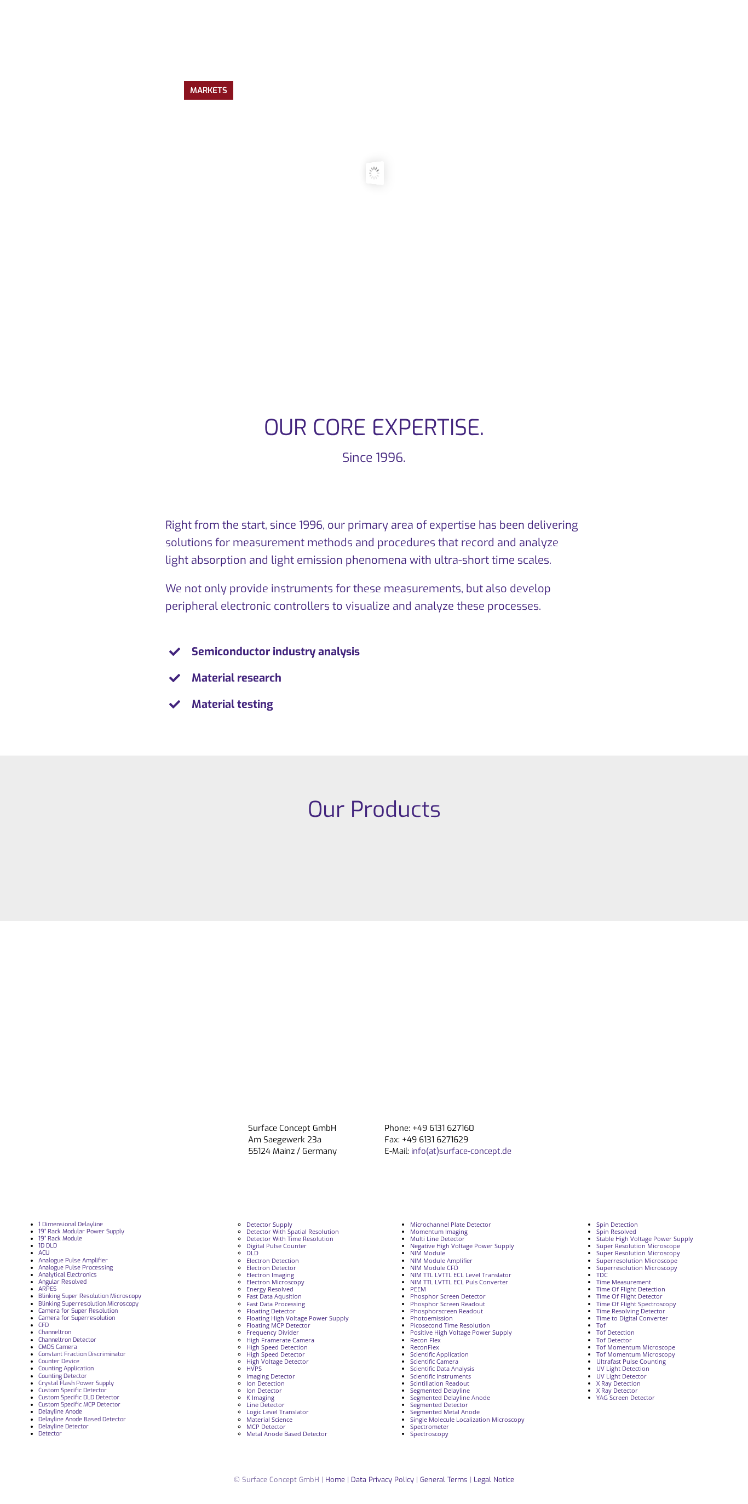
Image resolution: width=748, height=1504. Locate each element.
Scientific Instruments (440, 1376)
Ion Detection (265, 1383)
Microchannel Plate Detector (450, 1224)
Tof (601, 1325)
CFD (43, 1325)
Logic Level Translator (277, 1412)
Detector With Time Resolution (289, 1238)
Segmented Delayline (440, 1390)
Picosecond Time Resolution (450, 1325)
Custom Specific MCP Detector (79, 1404)
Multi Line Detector (437, 1238)
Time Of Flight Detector (629, 1296)
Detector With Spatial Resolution (292, 1231)
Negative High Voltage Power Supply (462, 1246)
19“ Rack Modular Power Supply (81, 1231)
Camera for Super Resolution (78, 1311)
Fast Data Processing (275, 1304)
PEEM (418, 1289)
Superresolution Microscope (636, 1260)
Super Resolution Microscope (638, 1246)
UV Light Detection (622, 1368)
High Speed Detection (277, 1347)
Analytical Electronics (67, 1275)
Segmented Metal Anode (445, 1412)
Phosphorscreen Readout (446, 1311)
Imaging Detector (270, 1376)
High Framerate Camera (280, 1340)
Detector (50, 1433)
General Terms (444, 1479)
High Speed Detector (275, 1354)
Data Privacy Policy (383, 1479)
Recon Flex (425, 1340)
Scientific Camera (434, 1361)
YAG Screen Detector (625, 1397)
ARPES (47, 1289)
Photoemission (431, 1318)
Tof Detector (614, 1340)
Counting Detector (62, 1376)
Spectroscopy (429, 1433)
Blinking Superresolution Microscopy (88, 1304)
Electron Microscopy (275, 1282)
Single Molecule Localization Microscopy (467, 1419)
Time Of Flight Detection (630, 1289)
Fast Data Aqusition (274, 1296)
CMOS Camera (57, 1347)
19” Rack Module (60, 1238)
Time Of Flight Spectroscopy (636, 1304)
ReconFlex (424, 1347)
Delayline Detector (63, 1426)
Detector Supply (269, 1224)
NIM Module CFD (434, 1267)
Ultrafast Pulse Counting (631, 1361)
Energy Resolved (270, 1289)
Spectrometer (429, 1426)
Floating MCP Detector (278, 1325)
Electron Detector (271, 1267)
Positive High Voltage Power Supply (461, 1332)
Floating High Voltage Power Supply (297, 1318)
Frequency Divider (272, 1332)
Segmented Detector (439, 1404)
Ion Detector (264, 1390)
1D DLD (47, 1246)
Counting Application (66, 1368)
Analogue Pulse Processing (75, 1267)
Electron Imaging (270, 1275)
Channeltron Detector (67, 1340)
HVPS (254, 1368)
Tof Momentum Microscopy (635, 1354)
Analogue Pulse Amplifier (73, 1260)
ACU (43, 1253)
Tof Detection (615, 1332)
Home (335, 1479)
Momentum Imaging (439, 1231)
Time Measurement (623, 1282)
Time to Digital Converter (632, 1318)
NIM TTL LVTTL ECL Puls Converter (459, 1282)
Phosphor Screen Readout (447, 1304)
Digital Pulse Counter (276, 1246)
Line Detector (265, 1404)
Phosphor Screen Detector (448, 1296)
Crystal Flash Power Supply (76, 1383)
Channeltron (54, 1332)
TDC (602, 1275)
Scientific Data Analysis (442, 1368)
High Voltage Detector (277, 1361)
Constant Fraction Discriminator (82, 1354)
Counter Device (58, 1361)
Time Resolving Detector (630, 1311)
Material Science (269, 1419)
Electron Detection (272, 1260)
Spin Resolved (616, 1231)
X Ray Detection (618, 1383)
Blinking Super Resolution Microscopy (89, 1296)
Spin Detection (617, 1224)
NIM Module (427, 1253)
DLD (252, 1253)
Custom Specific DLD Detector (78, 1397)
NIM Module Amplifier (441, 1260)
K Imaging (260, 1397)
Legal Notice (494, 1479)
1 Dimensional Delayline (70, 1224)
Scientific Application (439, 1354)
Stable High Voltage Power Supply (644, 1238)
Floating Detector (271, 1311)
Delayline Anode (60, 1412)
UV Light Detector (621, 1376)
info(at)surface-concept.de (460, 1151)
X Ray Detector (617, 1390)
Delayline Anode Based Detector (82, 1419)
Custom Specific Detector (72, 1390)
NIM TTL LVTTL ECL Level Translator (460, 1275)
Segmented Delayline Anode (450, 1397)
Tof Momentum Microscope (635, 1347)
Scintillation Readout (439, 1383)
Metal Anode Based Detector (286, 1433)
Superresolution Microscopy (636, 1267)
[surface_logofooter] (169, 1127)
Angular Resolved (62, 1282)
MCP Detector (266, 1426)
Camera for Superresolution (76, 1318)
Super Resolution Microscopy (638, 1253)
